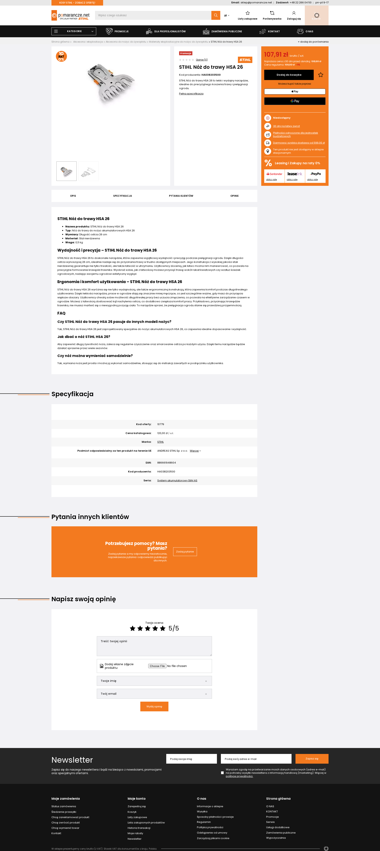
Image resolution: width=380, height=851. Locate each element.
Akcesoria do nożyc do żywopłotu (126, 41)
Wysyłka (202, 811)
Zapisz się (312, 758)
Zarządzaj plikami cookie (213, 838)
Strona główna (60, 41)
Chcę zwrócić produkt (65, 822)
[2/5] (140, 628)
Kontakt (56, 833)
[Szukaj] (215, 15)
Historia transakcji (139, 828)
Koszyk (132, 812)
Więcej (194, 451)
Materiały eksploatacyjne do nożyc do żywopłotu (178, 41)
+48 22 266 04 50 (301, 2)
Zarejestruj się (137, 806)
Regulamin (204, 822)
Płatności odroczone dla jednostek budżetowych (295, 134)
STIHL (160, 442)
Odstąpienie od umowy (212, 832)
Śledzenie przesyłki (63, 812)
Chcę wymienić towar (65, 828)
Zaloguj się (294, 18)
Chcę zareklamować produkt (70, 817)
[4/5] (155, 628)
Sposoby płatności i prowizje (215, 817)
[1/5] (132, 628)
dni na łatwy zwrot (286, 126)
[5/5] (162, 628)
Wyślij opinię (154, 706)
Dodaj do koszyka (289, 75)
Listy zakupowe (247, 18)
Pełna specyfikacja (191, 93)
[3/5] (147, 628)
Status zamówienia (63, 806)
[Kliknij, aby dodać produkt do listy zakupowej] (321, 75)
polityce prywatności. (239, 776)
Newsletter (72, 759)
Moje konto (137, 799)
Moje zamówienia (65, 799)
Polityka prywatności (210, 827)
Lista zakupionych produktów (146, 822)
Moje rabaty (135, 833)
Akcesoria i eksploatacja (88, 41)
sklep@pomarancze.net (256, 2)
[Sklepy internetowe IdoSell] (326, 848)
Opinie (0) (202, 59)
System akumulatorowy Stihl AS (177, 480)
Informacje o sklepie (210, 806)
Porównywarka (272, 18)
